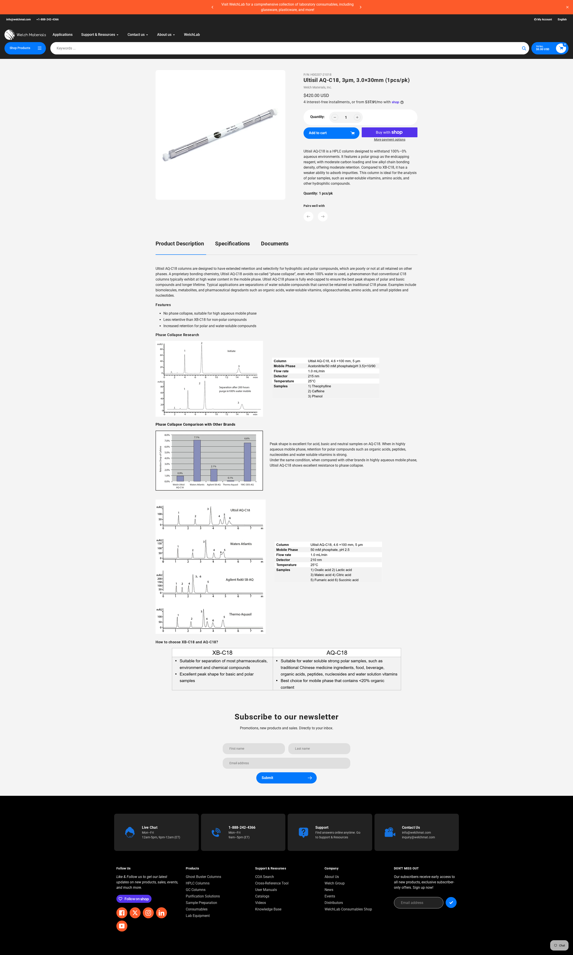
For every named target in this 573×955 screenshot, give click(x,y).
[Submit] (451, 902)
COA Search (264, 877)
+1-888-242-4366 (47, 19)
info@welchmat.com (18, 19)
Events (330, 896)
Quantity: (317, 117)
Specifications (232, 243)
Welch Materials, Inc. (318, 87)
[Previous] (212, 7)
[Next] (360, 7)
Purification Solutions (203, 896)
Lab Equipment (198, 916)
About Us (332, 877)
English (562, 19)
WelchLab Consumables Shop (348, 909)
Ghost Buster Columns (203, 877)
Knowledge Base (268, 909)
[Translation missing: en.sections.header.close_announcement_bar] (567, 7)
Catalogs (262, 896)
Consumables (196, 909)
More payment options (389, 139)
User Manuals (266, 890)
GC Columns (195, 890)
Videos (260, 903)
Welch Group (335, 883)
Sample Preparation (201, 903)
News (329, 890)
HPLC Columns (198, 883)
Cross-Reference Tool (272, 883)
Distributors (334, 903)
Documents (275, 243)
